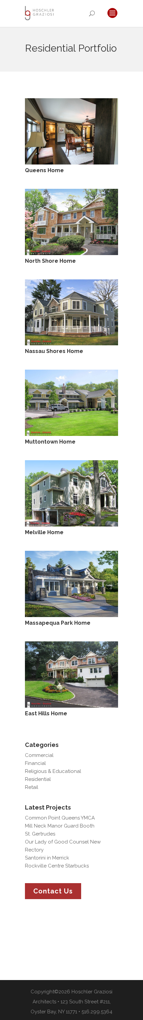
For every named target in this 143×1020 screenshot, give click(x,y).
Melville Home (44, 532)
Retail (31, 787)
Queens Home (44, 170)
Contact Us (53, 891)
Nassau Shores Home (54, 351)
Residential (38, 779)
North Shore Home (50, 261)
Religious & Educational (53, 771)
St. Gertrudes (40, 834)
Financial (35, 763)
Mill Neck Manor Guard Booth (59, 826)
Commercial (39, 755)
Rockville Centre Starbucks (57, 866)
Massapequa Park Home (57, 623)
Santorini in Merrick (47, 858)
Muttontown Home (50, 442)
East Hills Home (46, 713)
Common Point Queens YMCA (60, 818)
